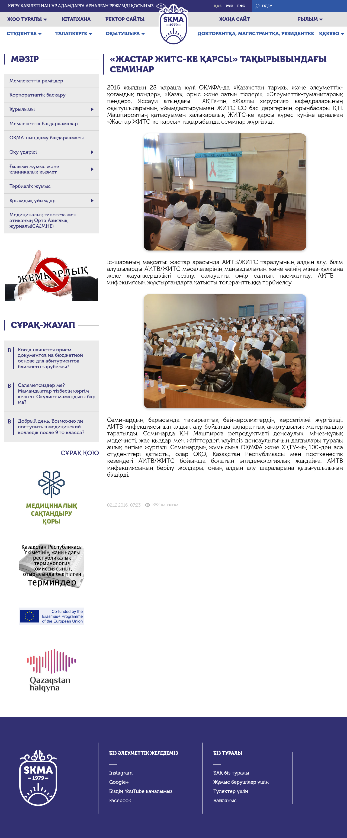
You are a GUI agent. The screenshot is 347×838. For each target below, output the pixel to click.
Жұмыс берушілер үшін (241, 782)
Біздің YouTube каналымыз (140, 791)
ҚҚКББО (329, 34)
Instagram (121, 773)
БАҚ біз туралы (231, 773)
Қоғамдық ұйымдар (32, 201)
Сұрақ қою (80, 453)
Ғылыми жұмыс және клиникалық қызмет (34, 169)
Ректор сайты (124, 19)
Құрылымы (22, 109)
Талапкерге (71, 34)
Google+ (119, 782)
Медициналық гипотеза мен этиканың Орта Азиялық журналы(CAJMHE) (42, 220)
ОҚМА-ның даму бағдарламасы (46, 138)
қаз (217, 6)
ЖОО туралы (24, 19)
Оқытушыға (123, 34)
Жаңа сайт (234, 19)
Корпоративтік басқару (37, 95)
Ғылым (308, 19)
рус (229, 6)
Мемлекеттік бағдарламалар (43, 124)
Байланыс (225, 801)
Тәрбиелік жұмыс (30, 186)
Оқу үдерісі (23, 152)
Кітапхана (76, 19)
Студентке (22, 34)
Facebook (120, 801)
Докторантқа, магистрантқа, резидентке (256, 34)
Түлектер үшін (230, 791)
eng (241, 6)
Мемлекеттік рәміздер (36, 81)
